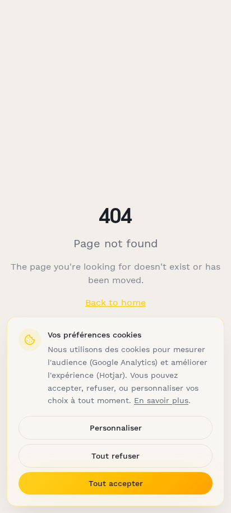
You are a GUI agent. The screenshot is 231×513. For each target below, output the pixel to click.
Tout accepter (116, 483)
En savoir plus (161, 400)
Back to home (115, 302)
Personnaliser (116, 427)
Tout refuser (115, 455)
